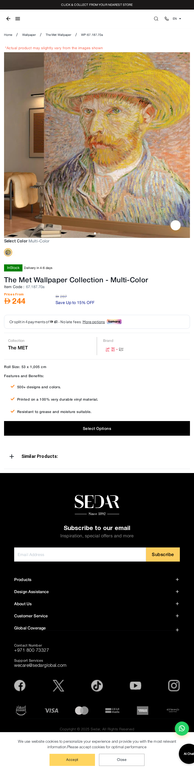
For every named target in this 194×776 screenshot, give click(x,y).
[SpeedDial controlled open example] (176, 225)
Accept (72, 760)
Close (122, 760)
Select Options (97, 428)
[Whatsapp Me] (181, 731)
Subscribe (163, 554)
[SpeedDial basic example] (182, 729)
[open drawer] (18, 19)
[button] (97, 457)
